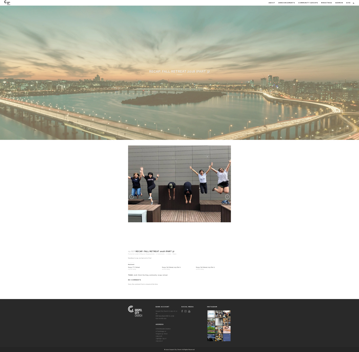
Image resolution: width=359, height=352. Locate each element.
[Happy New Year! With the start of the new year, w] (227, 337)
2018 (135, 275)
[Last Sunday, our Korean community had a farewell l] (227, 322)
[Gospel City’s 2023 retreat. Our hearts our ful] (211, 322)
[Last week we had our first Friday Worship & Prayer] (211, 337)
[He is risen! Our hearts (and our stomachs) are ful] (219, 329)
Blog (141, 254)
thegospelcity (150, 254)
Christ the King (143, 275)
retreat (165, 275)
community (153, 275)
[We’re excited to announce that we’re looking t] (211, 314)
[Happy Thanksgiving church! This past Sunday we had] (219, 314)
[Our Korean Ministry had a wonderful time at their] (227, 314)
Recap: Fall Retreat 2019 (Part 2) (205, 267)
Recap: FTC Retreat (134, 267)
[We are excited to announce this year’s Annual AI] (227, 329)
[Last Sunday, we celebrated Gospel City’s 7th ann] (219, 337)
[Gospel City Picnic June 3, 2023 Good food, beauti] (211, 329)
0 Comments (160, 254)
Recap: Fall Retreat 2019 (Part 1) (171, 267)
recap (160, 275)
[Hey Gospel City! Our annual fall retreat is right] (219, 322)
